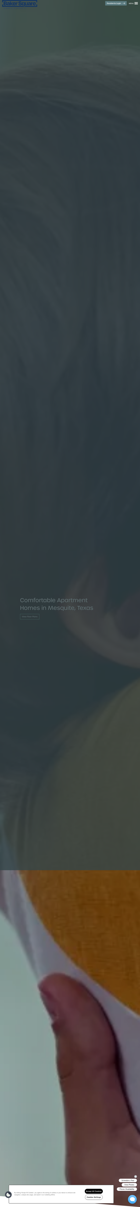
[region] (61, 1194)
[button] (116, 3)
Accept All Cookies (94, 1191)
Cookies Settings (94, 1197)
